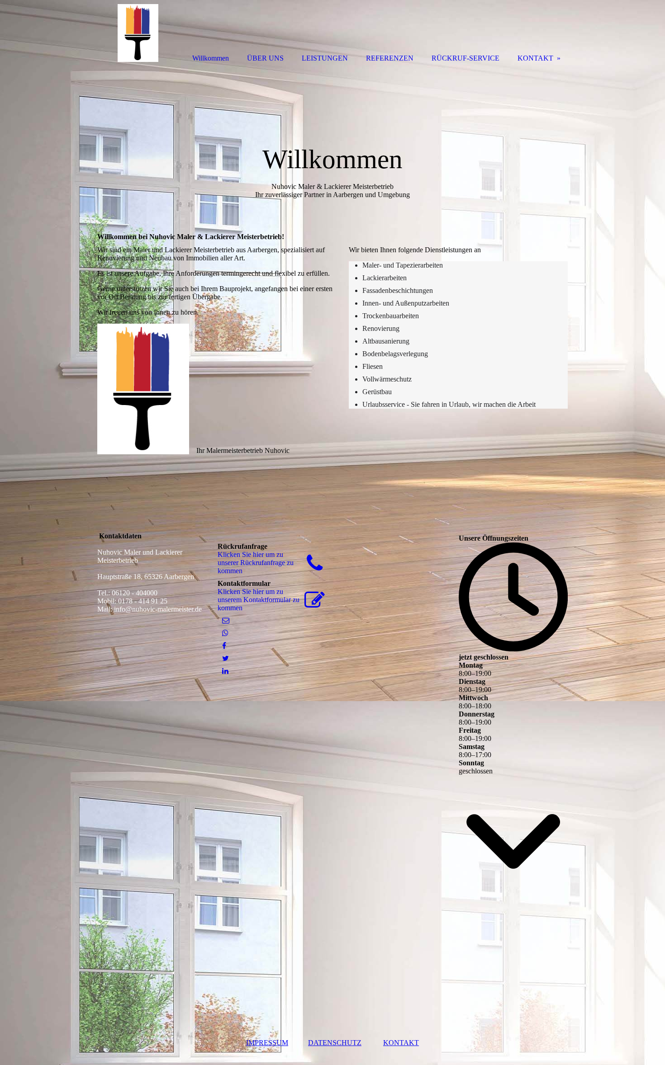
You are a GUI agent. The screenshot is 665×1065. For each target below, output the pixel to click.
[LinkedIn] (225, 671)
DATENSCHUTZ (334, 1042)
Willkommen (210, 58)
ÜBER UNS (265, 58)
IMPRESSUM (267, 1042)
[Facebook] (224, 646)
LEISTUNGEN (325, 58)
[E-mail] (225, 620)
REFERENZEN (389, 58)
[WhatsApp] (225, 633)
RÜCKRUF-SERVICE (465, 58)
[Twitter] (225, 658)
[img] (138, 33)
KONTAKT (401, 1042)
